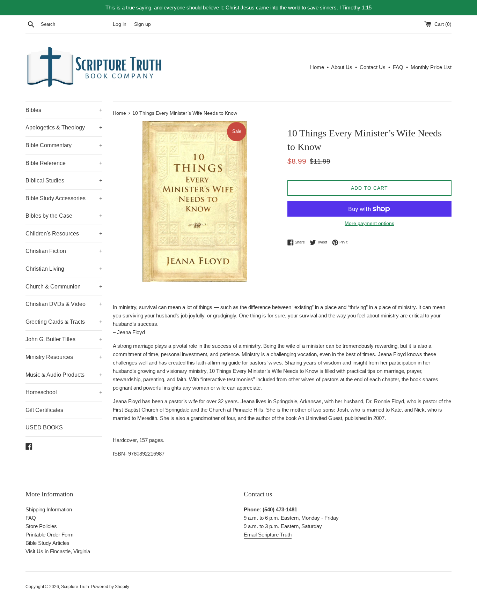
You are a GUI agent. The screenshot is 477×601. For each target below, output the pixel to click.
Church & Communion (63, 287)
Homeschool (63, 392)
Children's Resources (63, 233)
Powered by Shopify (110, 586)
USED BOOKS (44, 427)
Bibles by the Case (63, 216)
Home (317, 67)
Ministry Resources (63, 357)
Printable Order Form (49, 535)
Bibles (63, 110)
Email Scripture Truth (268, 535)
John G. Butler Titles (63, 339)
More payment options (369, 223)
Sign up (142, 24)
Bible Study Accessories (63, 198)
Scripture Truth (75, 586)
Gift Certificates (44, 410)
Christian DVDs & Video (63, 304)
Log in (119, 24)
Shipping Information (48, 509)
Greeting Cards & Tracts (63, 322)
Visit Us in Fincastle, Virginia (57, 551)
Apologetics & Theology (63, 127)
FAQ (398, 67)
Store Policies (41, 526)
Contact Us (373, 67)
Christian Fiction (63, 251)
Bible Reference (63, 163)
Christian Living (63, 269)
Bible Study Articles (47, 543)
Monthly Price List (431, 67)
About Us (341, 67)
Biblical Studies (63, 180)
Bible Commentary (63, 145)
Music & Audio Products (63, 375)
